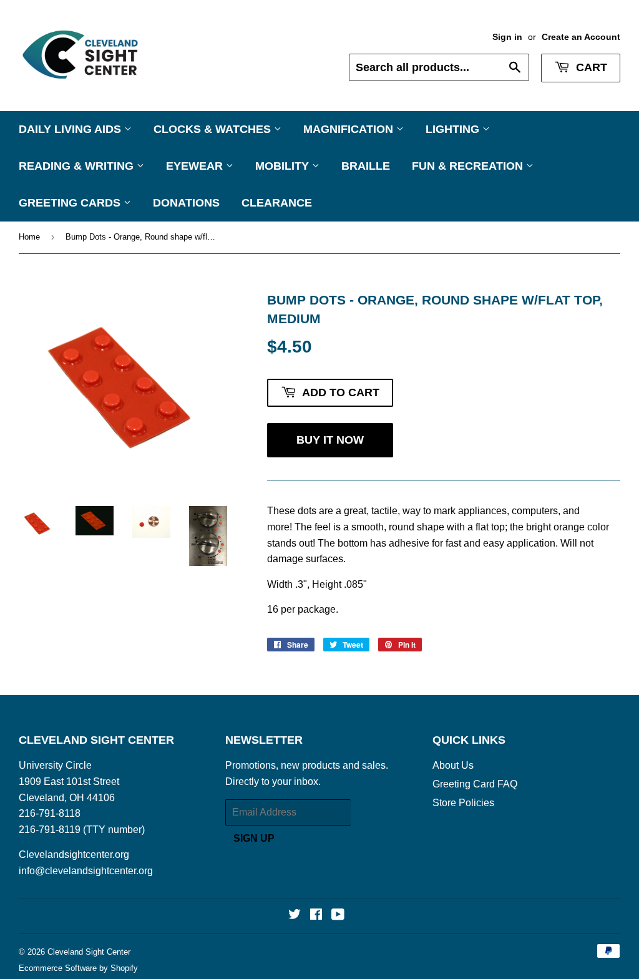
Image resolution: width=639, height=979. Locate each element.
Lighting (454, 129)
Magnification (349, 129)
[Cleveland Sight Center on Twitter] (294, 915)
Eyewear (196, 166)
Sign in (507, 37)
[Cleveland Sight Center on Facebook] (316, 915)
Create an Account (581, 37)
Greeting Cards (71, 203)
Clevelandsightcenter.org (74, 854)
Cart (590, 67)
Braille (365, 166)
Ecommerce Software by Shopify (78, 968)
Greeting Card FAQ (474, 784)
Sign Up (254, 838)
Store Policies (463, 802)
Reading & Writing (78, 166)
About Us (453, 765)
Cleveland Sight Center (88, 952)
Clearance (276, 203)
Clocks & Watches (214, 129)
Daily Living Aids (71, 129)
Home (29, 236)
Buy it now (330, 440)
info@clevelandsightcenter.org (86, 870)
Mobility (283, 166)
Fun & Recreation (469, 166)
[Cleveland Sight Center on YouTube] (337, 915)
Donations (186, 203)
